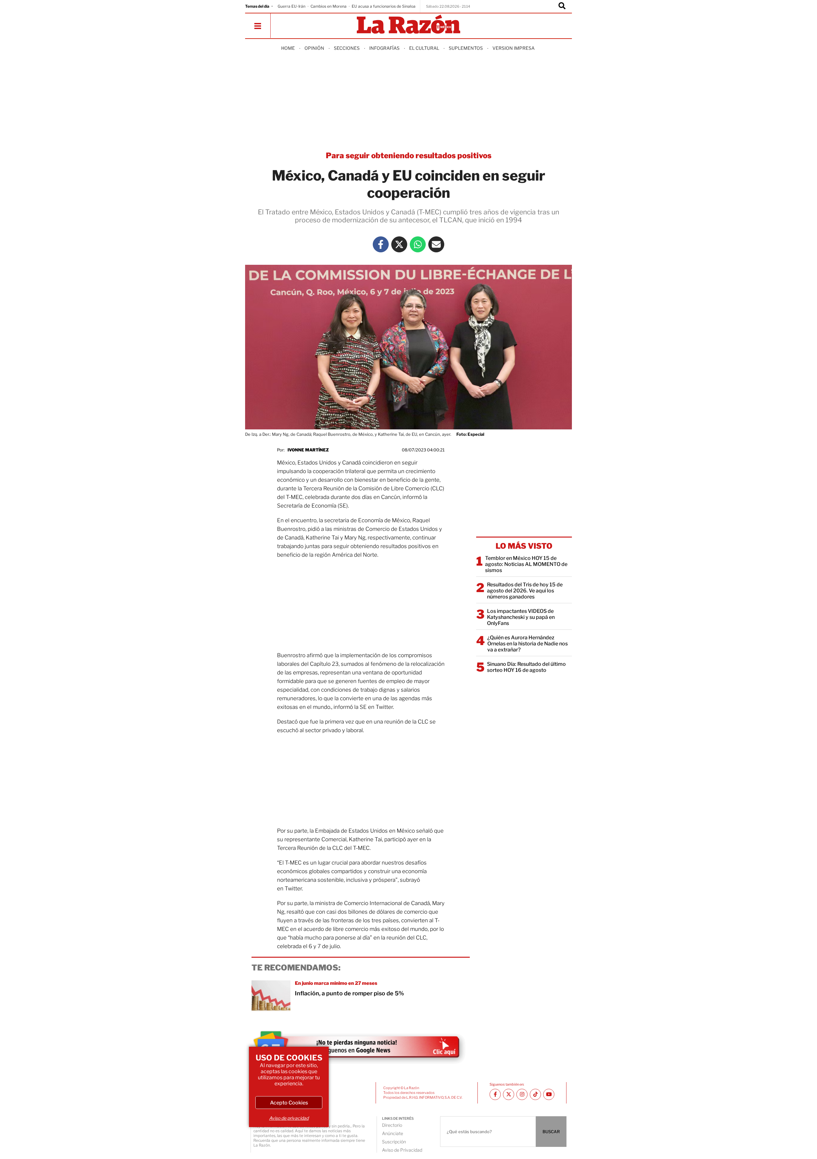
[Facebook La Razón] (381, 244)
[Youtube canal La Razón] (548, 1094)
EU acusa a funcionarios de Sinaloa (384, 6)
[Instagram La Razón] (522, 1094)
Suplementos (466, 48)
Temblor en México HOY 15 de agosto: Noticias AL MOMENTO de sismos (526, 564)
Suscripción (394, 1141)
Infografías (384, 48)
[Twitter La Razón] (399, 244)
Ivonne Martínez (308, 449)
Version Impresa (513, 48)
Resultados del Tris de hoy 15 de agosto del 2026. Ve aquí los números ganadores (525, 591)
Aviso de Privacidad (402, 1150)
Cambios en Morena (329, 6)
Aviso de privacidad (289, 1118)
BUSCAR (551, 1131)
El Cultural (424, 48)
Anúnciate (392, 1133)
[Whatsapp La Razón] (418, 244)
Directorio (392, 1125)
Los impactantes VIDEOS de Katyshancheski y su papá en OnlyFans (521, 617)
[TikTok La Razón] (535, 1094)
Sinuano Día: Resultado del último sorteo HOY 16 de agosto (526, 667)
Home (288, 48)
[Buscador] (562, 6)
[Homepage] (408, 24)
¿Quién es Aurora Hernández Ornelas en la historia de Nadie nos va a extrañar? (527, 644)
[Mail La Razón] (436, 244)
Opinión (314, 48)
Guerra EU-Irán (291, 6)
